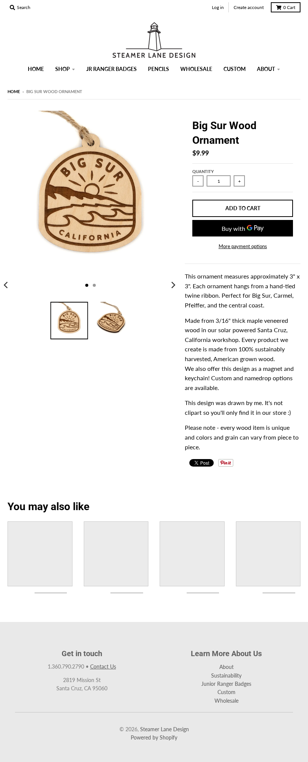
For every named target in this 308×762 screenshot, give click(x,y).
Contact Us (103, 666)
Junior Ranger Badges (226, 684)
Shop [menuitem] (62, 69)
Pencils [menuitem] (158, 69)
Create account (249, 7)
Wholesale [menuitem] (196, 69)
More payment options (243, 246)
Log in (218, 7)
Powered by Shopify (154, 737)
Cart (289, 7)
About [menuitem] (266, 69)
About (226, 667)
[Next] (173, 285)
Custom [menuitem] (234, 69)
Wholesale (226, 700)
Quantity (203, 171)
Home (14, 91)
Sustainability (226, 675)
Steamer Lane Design (164, 729)
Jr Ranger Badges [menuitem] (111, 69)
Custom (226, 692)
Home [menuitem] (36, 69)
